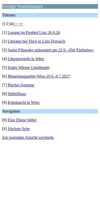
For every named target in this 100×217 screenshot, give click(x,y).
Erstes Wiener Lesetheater (28, 67)
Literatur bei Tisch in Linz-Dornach (36, 41)
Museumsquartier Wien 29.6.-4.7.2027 (39, 76)
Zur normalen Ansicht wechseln (28, 137)
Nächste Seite (19, 128)
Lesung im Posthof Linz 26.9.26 (34, 32)
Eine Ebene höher (22, 120)
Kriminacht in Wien (23, 102)
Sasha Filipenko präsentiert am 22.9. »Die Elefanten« (51, 50)
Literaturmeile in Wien (26, 59)
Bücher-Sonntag (21, 85)
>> (20, 24)
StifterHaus (17, 94)
